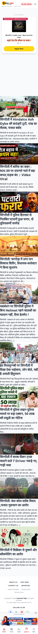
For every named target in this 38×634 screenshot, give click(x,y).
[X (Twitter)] (16, 612)
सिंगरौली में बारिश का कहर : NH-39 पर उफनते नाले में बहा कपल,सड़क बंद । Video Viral (17, 172)
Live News (27, 4)
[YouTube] (22, 612)
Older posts (5, 568)
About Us (13, 582)
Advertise (25, 585)
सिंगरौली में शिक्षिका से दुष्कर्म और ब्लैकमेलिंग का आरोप (18, 552)
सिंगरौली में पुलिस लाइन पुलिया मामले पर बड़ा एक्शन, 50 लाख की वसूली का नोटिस (17, 413)
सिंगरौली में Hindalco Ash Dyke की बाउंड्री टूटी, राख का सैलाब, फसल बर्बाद (18, 123)
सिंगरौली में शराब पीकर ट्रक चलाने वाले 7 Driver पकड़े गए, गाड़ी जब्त (18, 461)
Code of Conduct (13, 589)
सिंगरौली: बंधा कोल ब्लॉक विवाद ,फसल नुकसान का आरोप (18, 503)
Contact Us (13, 585)
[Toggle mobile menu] (35, 4)
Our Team (24, 582)
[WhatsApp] (28, 612)
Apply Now (19, 49)
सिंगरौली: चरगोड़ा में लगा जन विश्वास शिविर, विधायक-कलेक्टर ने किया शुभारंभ (18, 263)
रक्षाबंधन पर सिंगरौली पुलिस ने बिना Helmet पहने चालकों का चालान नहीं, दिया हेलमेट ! (18, 310)
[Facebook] (11, 612)
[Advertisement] (19, 76)
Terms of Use (19, 592)
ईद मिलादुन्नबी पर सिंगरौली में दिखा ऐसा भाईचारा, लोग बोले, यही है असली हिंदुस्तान (19, 369)
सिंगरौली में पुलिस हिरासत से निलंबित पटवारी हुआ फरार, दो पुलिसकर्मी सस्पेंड (16, 219)
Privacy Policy (25, 589)
